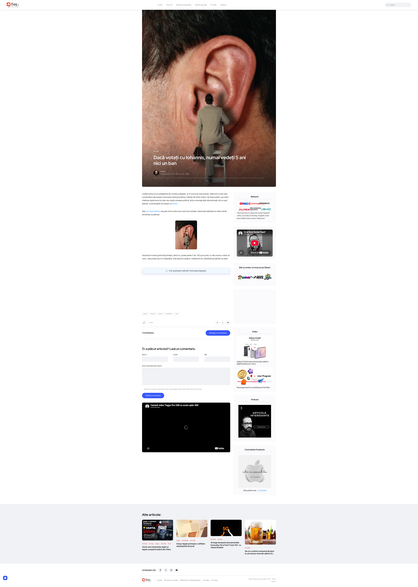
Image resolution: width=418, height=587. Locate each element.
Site (205, 355)
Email (175, 355)
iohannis (153, 314)
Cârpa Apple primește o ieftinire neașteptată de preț (190, 544)
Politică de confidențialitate (190, 580)
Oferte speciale (201, 5)
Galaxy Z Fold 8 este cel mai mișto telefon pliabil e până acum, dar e (252, 363)
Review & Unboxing (183, 5)
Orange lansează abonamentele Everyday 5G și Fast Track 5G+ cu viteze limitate (226, 545)
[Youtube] (176, 570)
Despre (223, 5)
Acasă (160, 5)
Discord (263, 490)
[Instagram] (171, 570)
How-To (169, 5)
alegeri (145, 314)
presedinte (169, 314)
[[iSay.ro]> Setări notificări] (5, 578)
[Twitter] (166, 570)
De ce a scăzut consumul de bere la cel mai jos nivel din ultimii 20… (259, 552)
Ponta (174, 203)
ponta (160, 314)
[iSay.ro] (13, 5)
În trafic (214, 5)
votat (176, 314)
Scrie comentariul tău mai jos (152, 366)
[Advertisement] (187, 292)
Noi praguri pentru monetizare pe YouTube (253, 387)
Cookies (206, 580)
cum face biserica (153, 211)
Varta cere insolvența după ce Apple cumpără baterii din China (156, 548)
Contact (214, 580)
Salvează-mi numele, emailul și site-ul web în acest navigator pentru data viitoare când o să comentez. (173, 389)
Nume (144, 355)
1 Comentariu (148, 333)
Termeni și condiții (171, 580)
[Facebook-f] (160, 570)
